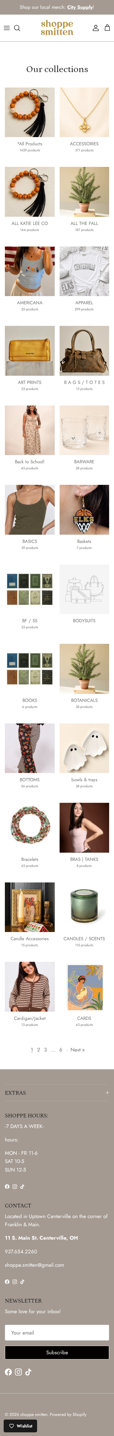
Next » (78, 1049)
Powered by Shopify (68, 1414)
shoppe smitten (33, 1414)
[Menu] (6, 28)
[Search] (20, 28)
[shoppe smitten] (57, 28)
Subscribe (57, 1352)
